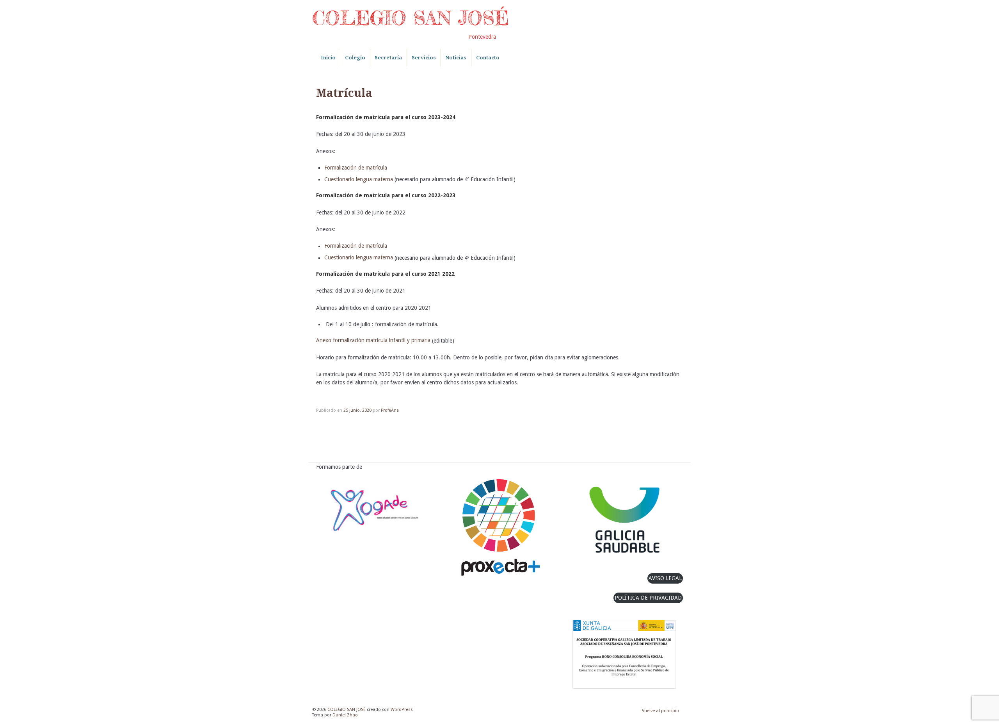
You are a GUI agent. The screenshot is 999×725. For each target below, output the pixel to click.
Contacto (488, 58)
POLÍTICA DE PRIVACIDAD (648, 598)
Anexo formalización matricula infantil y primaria (373, 341)
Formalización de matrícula (356, 167)
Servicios (424, 58)
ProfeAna (390, 410)
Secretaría (388, 58)
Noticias (455, 58)
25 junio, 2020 (357, 410)
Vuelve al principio (660, 710)
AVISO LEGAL (665, 578)
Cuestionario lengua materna (358, 179)
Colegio (355, 58)
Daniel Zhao (345, 715)
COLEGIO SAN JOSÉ (410, 18)
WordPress (402, 709)
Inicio (328, 58)
